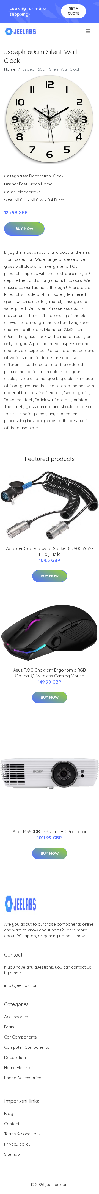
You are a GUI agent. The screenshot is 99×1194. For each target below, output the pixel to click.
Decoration (40, 176)
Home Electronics (21, 1067)
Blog (8, 1113)
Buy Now (24, 228)
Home (10, 69)
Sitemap (12, 1154)
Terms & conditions (22, 1133)
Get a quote (73, 10)
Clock (58, 176)
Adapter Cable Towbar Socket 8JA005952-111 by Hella (49, 551)
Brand (10, 1026)
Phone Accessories (22, 1077)
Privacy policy (17, 1144)
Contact (11, 1123)
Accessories (16, 1016)
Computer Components (26, 1047)
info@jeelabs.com (21, 985)
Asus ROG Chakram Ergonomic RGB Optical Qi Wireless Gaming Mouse (49, 673)
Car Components (20, 1037)
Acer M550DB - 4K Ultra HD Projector (50, 831)
